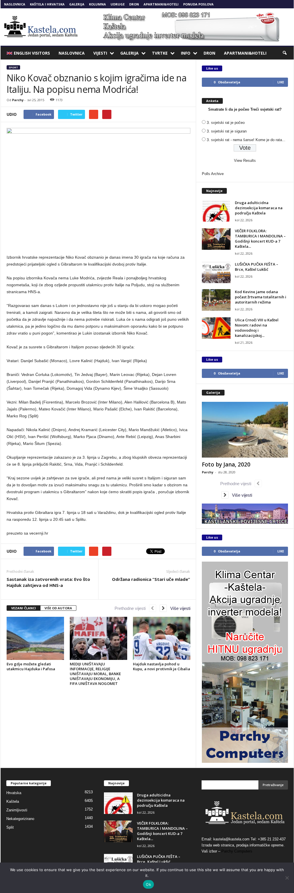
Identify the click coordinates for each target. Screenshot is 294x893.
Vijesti (100, 53)
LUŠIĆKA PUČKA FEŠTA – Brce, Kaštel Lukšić (256, 267)
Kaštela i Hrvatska (47, 4)
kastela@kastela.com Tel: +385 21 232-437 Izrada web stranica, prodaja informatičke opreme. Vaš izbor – (244, 845)
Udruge (118, 4)
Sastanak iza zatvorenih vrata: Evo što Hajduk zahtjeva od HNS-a (48, 582)
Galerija (76, 4)
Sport (13, 67)
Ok (148, 884)
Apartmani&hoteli (161, 4)
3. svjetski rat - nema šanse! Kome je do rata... (246, 140)
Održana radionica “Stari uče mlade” (151, 579)
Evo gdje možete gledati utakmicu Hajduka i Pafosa (31, 666)
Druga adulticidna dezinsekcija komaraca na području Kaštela (259, 208)
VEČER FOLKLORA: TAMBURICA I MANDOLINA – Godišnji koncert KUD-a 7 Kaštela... (260, 238)
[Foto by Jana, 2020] (245, 430)
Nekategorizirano (20, 819)
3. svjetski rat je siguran (227, 131)
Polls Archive (213, 174)
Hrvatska (13, 793)
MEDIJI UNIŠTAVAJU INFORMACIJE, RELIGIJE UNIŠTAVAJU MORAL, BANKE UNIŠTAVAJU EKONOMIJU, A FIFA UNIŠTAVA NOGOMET (95, 673)
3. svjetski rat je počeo (226, 122)
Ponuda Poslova (198, 4)
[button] (285, 53)
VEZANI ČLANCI (23, 608)
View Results (245, 160)
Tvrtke (160, 53)
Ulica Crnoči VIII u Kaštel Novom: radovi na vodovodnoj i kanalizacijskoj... (256, 327)
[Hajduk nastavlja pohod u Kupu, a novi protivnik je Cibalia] (161, 638)
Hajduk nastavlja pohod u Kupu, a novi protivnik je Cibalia (161, 666)
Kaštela (12, 801)
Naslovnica (14, 4)
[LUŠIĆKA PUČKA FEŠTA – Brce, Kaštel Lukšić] (216, 272)
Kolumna (97, 4)
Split (10, 827)
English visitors (32, 53)
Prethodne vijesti (132, 608)
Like (280, 82)
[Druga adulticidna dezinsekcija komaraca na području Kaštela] (216, 211)
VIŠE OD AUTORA (58, 608)
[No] (287, 878)
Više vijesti (178, 608)
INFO (185, 53)
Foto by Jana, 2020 (226, 464)
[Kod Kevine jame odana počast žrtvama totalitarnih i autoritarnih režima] (216, 300)
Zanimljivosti (16, 810)
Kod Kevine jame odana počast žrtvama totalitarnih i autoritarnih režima (260, 297)
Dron (134, 4)
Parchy (18, 100)
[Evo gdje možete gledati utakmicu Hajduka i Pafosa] (35, 638)
